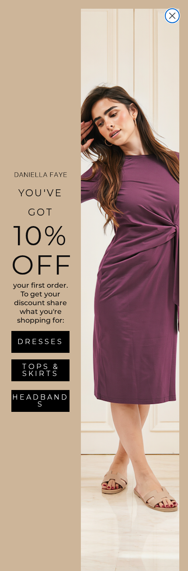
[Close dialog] (172, 16)
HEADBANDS (40, 400)
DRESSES (40, 342)
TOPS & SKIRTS (40, 370)
